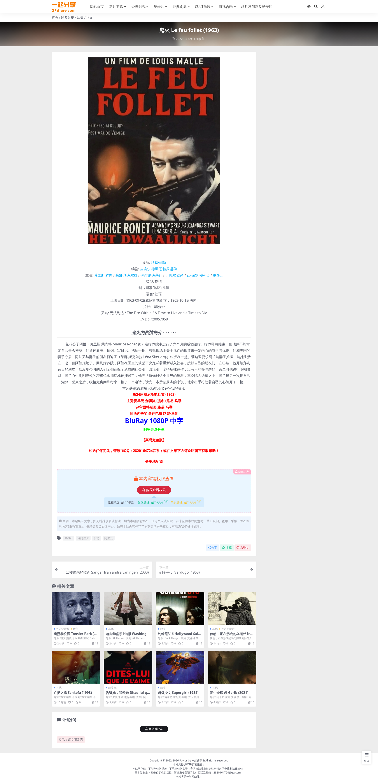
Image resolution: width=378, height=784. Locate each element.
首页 (55, 17)
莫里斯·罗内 (103, 275)
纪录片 (159, 6)
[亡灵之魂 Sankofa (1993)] (76, 667)
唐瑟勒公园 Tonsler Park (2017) (76, 636)
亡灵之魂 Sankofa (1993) (73, 692)
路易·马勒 (158, 262)
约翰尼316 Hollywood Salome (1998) (179, 636)
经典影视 (138, 6)
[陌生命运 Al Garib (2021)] (232, 667)
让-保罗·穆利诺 (198, 275)
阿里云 (108, 538)
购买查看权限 (156, 490)
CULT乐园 (202, 6)
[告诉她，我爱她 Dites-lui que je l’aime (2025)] (128, 667)
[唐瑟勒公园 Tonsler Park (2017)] (76, 608)
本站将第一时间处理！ (189, 776)
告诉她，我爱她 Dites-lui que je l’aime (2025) (127, 694)
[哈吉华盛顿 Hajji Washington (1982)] (128, 608)
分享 (214, 547)
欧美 (80, 17)
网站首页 (97, 6)
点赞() (244, 547)
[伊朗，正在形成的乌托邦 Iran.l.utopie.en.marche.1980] (232, 608)
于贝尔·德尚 (174, 275)
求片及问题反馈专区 (257, 6)
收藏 (229, 547)
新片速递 (116, 6)
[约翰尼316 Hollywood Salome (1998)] (180, 608)
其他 (111, 629)
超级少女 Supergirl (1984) (178, 692)
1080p (68, 538)
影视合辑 (226, 6)
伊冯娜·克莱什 (151, 275)
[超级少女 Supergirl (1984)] (180, 667)
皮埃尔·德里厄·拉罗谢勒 (158, 268)
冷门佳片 (83, 538)
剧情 (96, 538)
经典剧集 (180, 6)
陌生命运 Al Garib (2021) (229, 692)
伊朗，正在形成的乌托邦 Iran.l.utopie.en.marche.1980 (231, 636)
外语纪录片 (62, 629)
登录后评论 (156, 729)
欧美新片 (113, 688)
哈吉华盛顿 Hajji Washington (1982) (128, 636)
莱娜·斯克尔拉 (126, 275)
